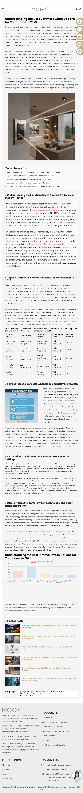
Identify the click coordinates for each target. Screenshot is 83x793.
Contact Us (7, 778)
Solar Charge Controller (52, 726)
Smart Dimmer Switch (40, 692)
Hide (25, 168)
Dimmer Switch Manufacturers (31, 696)
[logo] (40, 9)
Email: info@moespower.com (58, 765)
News (4, 774)
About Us (6, 765)
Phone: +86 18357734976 (56, 769)
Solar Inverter (47, 717)
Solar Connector (49, 736)
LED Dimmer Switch (56, 692)
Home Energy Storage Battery (54, 722)
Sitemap (72, 787)
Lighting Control (25, 692)
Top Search (63, 787)
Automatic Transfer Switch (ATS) (56, 731)
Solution (5, 769)
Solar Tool (46, 740)
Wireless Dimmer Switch (29, 694)
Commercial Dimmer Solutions (50, 694)
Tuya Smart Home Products (53, 745)
